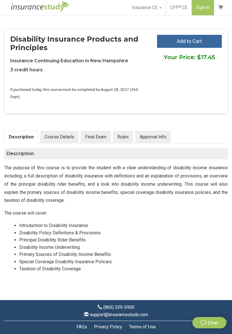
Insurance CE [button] (145, 7)
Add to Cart (189, 41)
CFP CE (178, 7)
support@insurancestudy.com (119, 314)
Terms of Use (142, 326)
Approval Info (153, 137)
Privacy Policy (108, 326)
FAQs (81, 326)
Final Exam (95, 137)
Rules (123, 137)
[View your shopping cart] (221, 7)
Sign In (203, 7)
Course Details (59, 137)
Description (21, 137)
